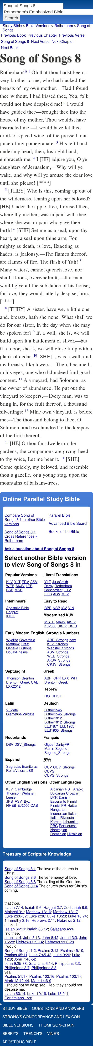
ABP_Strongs (57, 640)
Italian (72, 814)
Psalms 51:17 (16, 976)
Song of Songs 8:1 (20, 869)
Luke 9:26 (61, 955)
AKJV (20, 586)
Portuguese (68, 826)
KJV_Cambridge (19, 789)
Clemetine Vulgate (20, 714)
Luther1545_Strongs (60, 714)
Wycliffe (12, 640)
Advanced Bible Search (68, 523)
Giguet (49, 744)
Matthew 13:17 (65, 912)
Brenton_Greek (18, 682)
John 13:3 (68, 938)
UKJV (62, 626)
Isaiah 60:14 (15, 994)
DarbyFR (62, 744)
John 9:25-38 (16, 964)
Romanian (58, 834)
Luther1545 (53, 710)
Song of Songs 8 (15, 42)
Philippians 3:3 (67, 964)
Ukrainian (74, 834)
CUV (48, 767)
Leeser (11, 797)
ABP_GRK (52, 678)
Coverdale (27, 640)
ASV (33, 582)
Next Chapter (63, 42)
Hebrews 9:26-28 (59, 942)
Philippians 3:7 (17, 968)
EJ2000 (23, 805)
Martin (49, 749)
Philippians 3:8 (44, 968)
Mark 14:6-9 (41, 981)
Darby (48, 586)
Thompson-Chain (56, 1025)
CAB (34, 682)
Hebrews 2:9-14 (29, 942)
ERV (25, 582)
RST (68, 789)
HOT (48, 696)
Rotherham (63, 586)
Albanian (57, 789)
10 (35, 355)
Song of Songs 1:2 (20, 951)
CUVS (49, 771)
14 (62, 458)
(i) (25, 71)
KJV (9, 582)
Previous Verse (72, 35)
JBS (29, 771)
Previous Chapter (42, 35)
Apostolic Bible (19, 1042)
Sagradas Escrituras (21, 766)
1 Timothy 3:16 (17, 920)
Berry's (10, 1034)
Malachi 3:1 (14, 912)
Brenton (28, 678)
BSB (9, 590)
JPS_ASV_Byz (18, 801)
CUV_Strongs (64, 767)
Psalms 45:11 (16, 955)
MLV (65, 594)
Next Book (10, 48)
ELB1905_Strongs (58, 730)
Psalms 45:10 (71, 951)
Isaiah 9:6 (33, 908)
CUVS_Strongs (56, 775)
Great (25, 644)
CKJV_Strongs (58, 664)
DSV (9, 744)
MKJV (61, 622)
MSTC (49, 622)
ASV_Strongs (57, 652)
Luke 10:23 (56, 916)
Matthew (13, 644)
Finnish (72, 801)
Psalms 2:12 (48, 951)
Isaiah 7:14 (14, 908)
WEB (10, 586)
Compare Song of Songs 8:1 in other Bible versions (25, 519)
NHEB (11, 805)
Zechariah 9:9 (75, 908)
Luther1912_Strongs (60, 722)
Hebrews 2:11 (43, 920)
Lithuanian (70, 822)
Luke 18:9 (56, 994)
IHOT (10, 616)
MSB (18, 590)
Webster (28, 793)
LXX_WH (69, 678)
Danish (64, 797)
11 (20, 379)
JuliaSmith (60, 582)
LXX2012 (13, 686)
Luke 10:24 (77, 916)
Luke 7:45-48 (40, 955)
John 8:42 (50, 938)
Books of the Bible (64, 532)
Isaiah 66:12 (37, 929)
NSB (56, 608)
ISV (64, 608)
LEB (29, 586)
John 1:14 (13, 938)
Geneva (12, 648)
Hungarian (58, 810)
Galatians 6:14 (41, 964)
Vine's (53, 1034)
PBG (54, 826)
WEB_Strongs (58, 656)
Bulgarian (57, 793)
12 (26, 410)
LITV (67, 590)
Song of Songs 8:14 (21, 886)
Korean (56, 822)
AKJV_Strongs (58, 660)
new (72, 640)
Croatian (72, 793)
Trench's (32, 1034)
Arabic (78, 789)
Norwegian (58, 830)
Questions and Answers (58, 1008)
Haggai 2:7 (52, 908)
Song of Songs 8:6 (20, 877)
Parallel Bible (60, 515)
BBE (48, 608)
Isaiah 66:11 (15, 929)
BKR (54, 797)
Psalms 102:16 (41, 976)
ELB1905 (67, 726)
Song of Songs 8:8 (20, 882)
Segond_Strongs (57, 753)
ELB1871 (51, 726)
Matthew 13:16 (38, 912)
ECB (48, 594)
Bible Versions (38, 26)
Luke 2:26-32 (16, 916)
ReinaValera (15, 771)
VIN (71, 608)
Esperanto (58, 801)
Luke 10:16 (36, 994)
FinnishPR (58, 805)
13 (6, 442)
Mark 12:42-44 (17, 981)
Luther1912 (53, 718)
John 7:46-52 (25, 959)
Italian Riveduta (62, 818)
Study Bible (12, 26)
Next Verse (40, 42)
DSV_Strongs (25, 744)
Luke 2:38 (37, 916)
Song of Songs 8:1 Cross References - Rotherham (21, 536)
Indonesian (58, 814)
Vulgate (12, 710)
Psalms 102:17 (68, 976)
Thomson (13, 678)
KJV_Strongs (57, 644)
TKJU (72, 626)
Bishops (25, 648)
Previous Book (13, 35)
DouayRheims (17, 652)
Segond (61, 749)
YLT (17, 582)
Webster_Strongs (60, 648)
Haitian (72, 805)
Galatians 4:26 (62, 929)
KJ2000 (50, 626)
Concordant (53, 590)
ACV (56, 594)
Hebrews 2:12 (69, 920)
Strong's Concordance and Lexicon (41, 1017)
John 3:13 (31, 938)
